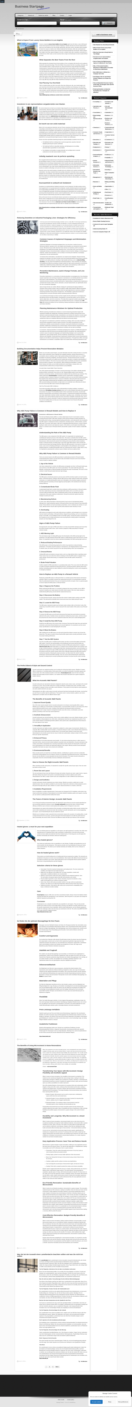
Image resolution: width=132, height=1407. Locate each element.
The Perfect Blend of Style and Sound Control (34, 665)
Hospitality (108, 157)
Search (109, 23)
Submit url (31, 15)
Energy (107, 147)
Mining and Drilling (109, 181)
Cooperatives (108, 132)
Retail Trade (96, 198)
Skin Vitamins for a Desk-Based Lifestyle (103, 44)
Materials (95, 181)
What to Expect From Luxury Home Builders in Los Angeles (40, 40)
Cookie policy (70, 1399)
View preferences (123, 1402)
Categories (20, 15)
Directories (96, 139)
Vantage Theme (60, 1402)
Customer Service (109, 135)
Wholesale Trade (109, 207)
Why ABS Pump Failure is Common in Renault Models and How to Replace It (46, 411)
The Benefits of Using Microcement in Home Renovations (39, 1045)
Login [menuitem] (2, 1)
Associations (96, 112)
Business (107, 115)
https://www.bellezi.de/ (45, 1036)
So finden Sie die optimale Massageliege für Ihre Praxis (38, 921)
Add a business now (104, 35)
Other (106, 189)
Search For (22, 19)
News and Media (97, 186)
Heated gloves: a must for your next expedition (35, 827)
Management (96, 177)
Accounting (96, 101)
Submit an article (43, 15)
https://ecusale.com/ (44, 646)
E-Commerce (108, 139)
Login (70, 15)
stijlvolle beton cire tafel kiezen (58, 116)
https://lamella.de (43, 1358)
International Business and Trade (96, 171)
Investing (107, 169)
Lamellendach (45, 1260)
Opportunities (108, 186)
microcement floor (52, 1066)
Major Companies (109, 172)
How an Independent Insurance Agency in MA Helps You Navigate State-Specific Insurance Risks (103, 84)
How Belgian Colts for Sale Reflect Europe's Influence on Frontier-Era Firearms (102, 78)
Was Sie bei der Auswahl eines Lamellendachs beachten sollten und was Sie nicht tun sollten (50, 1255)
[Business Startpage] (16, 28)
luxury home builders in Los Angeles (58, 44)
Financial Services (110, 150)
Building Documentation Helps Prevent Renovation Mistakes (40, 349)
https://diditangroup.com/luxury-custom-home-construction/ (54, 95)
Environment (96, 150)
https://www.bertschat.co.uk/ (44, 912)
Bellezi (41, 976)
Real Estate (108, 192)
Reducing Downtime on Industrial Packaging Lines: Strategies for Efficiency (46, 218)
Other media (61, 1399)
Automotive (108, 112)
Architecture (84, 98)
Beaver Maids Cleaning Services (101, 221)
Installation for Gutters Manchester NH (103, 218)
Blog (54, 15)
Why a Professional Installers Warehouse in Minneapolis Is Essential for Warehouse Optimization (103, 67)
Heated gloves (40, 894)
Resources (108, 195)
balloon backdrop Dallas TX (100, 228)
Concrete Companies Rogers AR (101, 231)
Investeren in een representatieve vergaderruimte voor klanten (41, 104)
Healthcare (108, 154)
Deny (109, 1402)
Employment (96, 147)
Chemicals (96, 127)
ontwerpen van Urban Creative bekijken (65, 202)
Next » (57, 1366)
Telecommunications (98, 202)
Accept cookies (96, 1402)
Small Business (109, 198)
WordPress (72, 1402)
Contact (62, 15)
